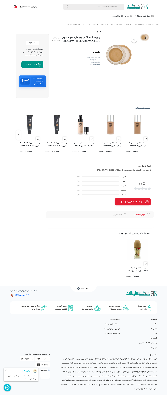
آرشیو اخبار (153, 338)
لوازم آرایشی (149, 24)
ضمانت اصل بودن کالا (112, 324)
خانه (157, 24)
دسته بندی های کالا (144, 16)
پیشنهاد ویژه (116, 16)
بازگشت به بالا (85, 288)
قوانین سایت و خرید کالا (112, 328)
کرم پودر (127, 24)
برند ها (127, 16)
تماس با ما (153, 328)
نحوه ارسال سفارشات (113, 333)
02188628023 (22, 295)
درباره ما (154, 347)
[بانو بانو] (137, 6)
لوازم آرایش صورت (137, 24)
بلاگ (155, 333)
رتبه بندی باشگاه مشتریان (148, 343)
